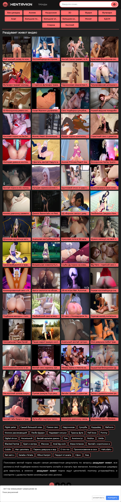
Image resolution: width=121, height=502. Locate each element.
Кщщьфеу (96, 427)
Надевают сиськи (58, 433)
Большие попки (33, 19)
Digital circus (11, 438)
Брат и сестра (30, 444)
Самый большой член (31, 427)
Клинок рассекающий (16, 433)
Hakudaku (106, 449)
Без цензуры (13, 13)
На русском (51, 13)
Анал (13, 19)
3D (69, 13)
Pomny (104, 433)
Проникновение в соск (85, 449)
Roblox (90, 438)
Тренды (42, 4)
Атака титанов (77, 444)
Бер (87, 455)
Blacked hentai (12, 444)
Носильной (26, 438)
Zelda (101, 438)
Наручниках (69, 427)
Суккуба (83, 427)
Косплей (69, 25)
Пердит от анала (63, 455)
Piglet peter (10, 427)
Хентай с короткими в (99, 444)
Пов (66, 438)
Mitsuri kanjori (43, 455)
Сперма (51, 25)
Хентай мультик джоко (48, 438)
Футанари (107, 13)
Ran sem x (9, 455)
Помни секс (52, 427)
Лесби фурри (38, 433)
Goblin (8, 449)
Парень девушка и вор (44, 449)
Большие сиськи (71, 19)
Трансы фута (77, 433)
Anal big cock (59, 444)
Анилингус (77, 438)
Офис (78, 455)
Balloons (109, 427)
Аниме (32, 13)
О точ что (64, 449)
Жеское (45, 444)
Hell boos (91, 433)
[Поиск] (114, 4)
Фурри (88, 13)
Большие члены (52, 19)
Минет (88, 19)
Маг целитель (22, 449)
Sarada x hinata (26, 455)
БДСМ (107, 19)
